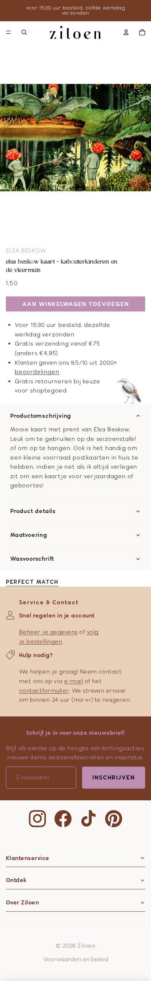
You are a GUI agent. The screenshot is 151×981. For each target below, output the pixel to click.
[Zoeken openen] (24, 32)
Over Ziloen (22, 902)
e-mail (73, 681)
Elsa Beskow (26, 250)
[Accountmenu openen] (126, 32)
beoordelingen (37, 371)
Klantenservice (27, 858)
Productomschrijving (40, 416)
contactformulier (44, 690)
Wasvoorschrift (32, 559)
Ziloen (86, 945)
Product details (33, 511)
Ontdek (16, 880)
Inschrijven (113, 777)
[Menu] (8, 32)
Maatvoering (28, 535)
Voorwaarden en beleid (75, 959)
